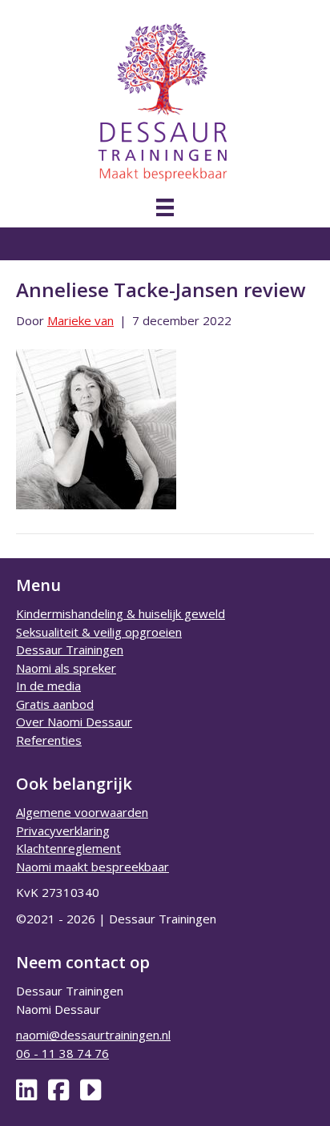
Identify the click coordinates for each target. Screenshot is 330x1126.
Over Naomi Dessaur (74, 722)
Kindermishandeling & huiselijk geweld (120, 613)
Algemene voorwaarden (82, 812)
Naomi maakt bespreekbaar (92, 867)
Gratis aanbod (55, 704)
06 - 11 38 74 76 (62, 1053)
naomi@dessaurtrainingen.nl (93, 1035)
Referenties (49, 740)
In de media (48, 686)
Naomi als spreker (66, 668)
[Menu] (165, 207)
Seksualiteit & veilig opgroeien (99, 632)
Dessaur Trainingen (69, 649)
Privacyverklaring (63, 830)
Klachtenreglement (68, 848)
